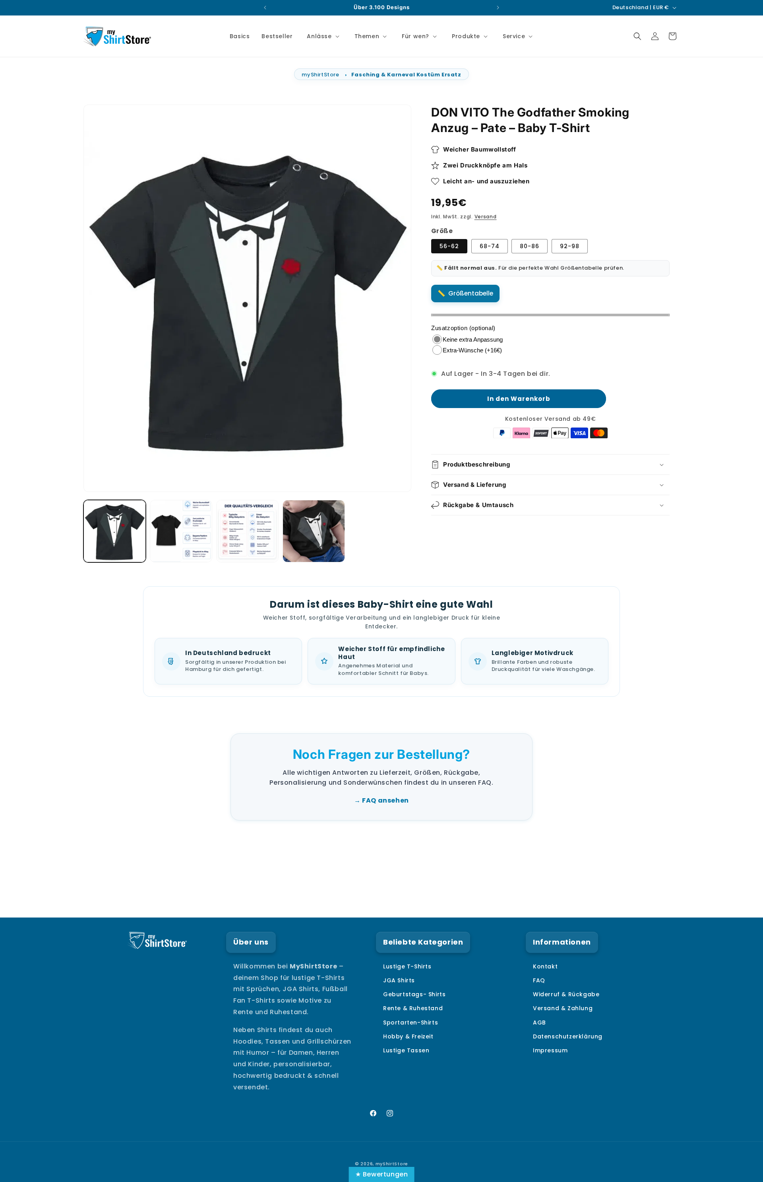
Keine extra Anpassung (473, 339)
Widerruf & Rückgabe (566, 994)
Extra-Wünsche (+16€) (472, 350)
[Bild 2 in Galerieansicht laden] (181, 531)
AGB (539, 1022)
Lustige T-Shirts (407, 966)
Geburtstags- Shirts (414, 994)
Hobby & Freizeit (408, 1036)
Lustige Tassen (406, 1050)
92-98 (569, 246)
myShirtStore (320, 74)
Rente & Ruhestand (413, 1008)
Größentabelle (470, 293)
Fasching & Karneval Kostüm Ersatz (406, 74)
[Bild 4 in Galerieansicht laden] (314, 531)
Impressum (550, 1050)
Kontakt (545, 966)
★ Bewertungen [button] (381, 1174)
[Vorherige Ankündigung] (265, 7)
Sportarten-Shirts (410, 1022)
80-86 (529, 246)
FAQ (539, 980)
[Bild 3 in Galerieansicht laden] (247, 531)
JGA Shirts (399, 980)
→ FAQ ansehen (381, 800)
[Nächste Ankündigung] (498, 7)
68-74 (490, 246)
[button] (322, 36)
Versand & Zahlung (563, 1008)
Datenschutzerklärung (567, 1036)
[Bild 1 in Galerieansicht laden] (114, 531)
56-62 (449, 246)
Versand (485, 216)
